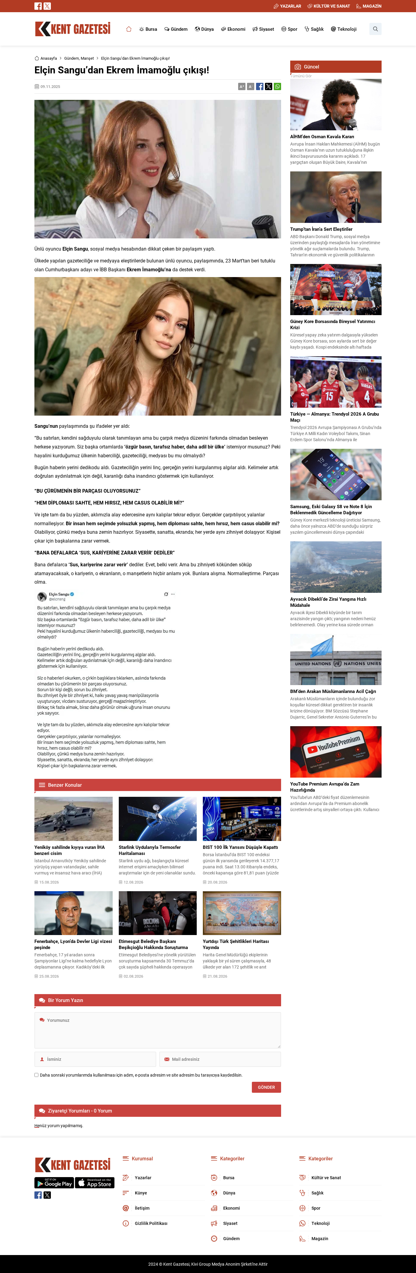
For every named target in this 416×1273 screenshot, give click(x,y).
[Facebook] (38, 6)
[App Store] (95, 1185)
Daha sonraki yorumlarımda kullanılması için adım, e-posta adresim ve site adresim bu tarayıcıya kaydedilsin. (141, 1075)
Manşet (87, 58)
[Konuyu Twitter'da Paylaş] (268, 86)
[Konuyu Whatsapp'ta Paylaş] (277, 86)
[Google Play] (54, 1185)
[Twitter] (47, 6)
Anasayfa (49, 58)
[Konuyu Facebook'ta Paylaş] (259, 86)
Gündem (71, 58)
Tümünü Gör (301, 76)
